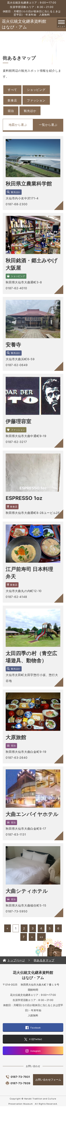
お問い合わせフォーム (48, 1079)
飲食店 (12, 100)
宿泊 (11, 111)
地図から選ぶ (18, 125)
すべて (12, 90)
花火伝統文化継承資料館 (26, 24)
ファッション (36, 100)
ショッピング (36, 90)
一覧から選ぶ (48, 125)
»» (41, 937)
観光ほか (30, 111)
